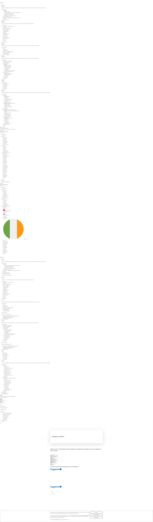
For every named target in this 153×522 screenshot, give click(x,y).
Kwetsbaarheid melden (54, 481)
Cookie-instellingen (86, 515)
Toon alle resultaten (3, 409)
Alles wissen (52, 464)
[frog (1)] (53, 463)
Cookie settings (54, 482)
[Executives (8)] (54, 455)
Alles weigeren (96, 517)
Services (53, 474)
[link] (7, 2)
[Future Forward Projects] (77, 392)
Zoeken (1, 395)
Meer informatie (4, 9)
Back (5, 11)
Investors (53, 477)
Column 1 (53, 495)
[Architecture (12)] (56, 458)
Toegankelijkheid (54, 479)
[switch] (8, 129)
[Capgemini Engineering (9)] (53, 462)
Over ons (4, 90)
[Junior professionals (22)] (54, 457)
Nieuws (4, 80)
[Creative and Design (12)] (56, 460)
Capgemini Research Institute (6, 273)
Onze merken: (51, 489)
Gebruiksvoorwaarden (54, 478)
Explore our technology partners (6, 314)
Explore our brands (4, 312)
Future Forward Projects (5, 393)
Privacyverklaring (54, 480)
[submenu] (4, 360)
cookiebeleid (56, 519)
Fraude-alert (53, 484)
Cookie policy (53, 483)
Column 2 (53, 505)
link (2, 56)
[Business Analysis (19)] (56, 459)
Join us (3, 421)
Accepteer (96, 512)
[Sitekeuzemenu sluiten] (3, 130)
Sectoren (4, 21)
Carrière (4, 56)
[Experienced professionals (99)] (54, 456)
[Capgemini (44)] (53, 461)
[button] (6, 181)
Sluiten (1, 399)
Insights (4, 6)
